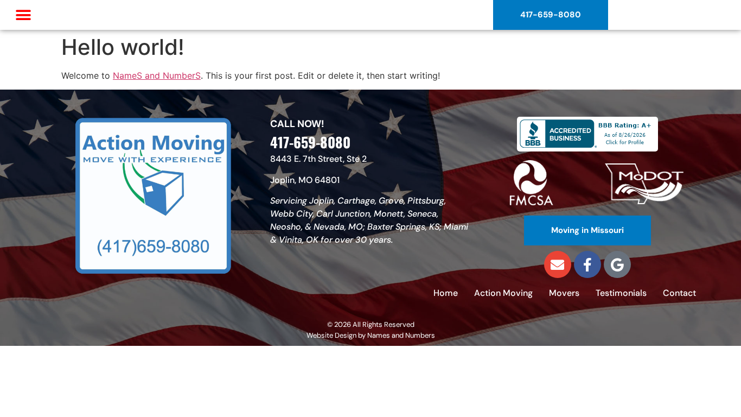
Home (445, 293)
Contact (679, 293)
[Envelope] (557, 264)
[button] (23, 15)
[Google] (617, 264)
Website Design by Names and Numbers (370, 335)
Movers (564, 293)
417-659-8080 (310, 142)
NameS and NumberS (157, 75)
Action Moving (503, 293)
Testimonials (621, 293)
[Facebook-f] (587, 264)
